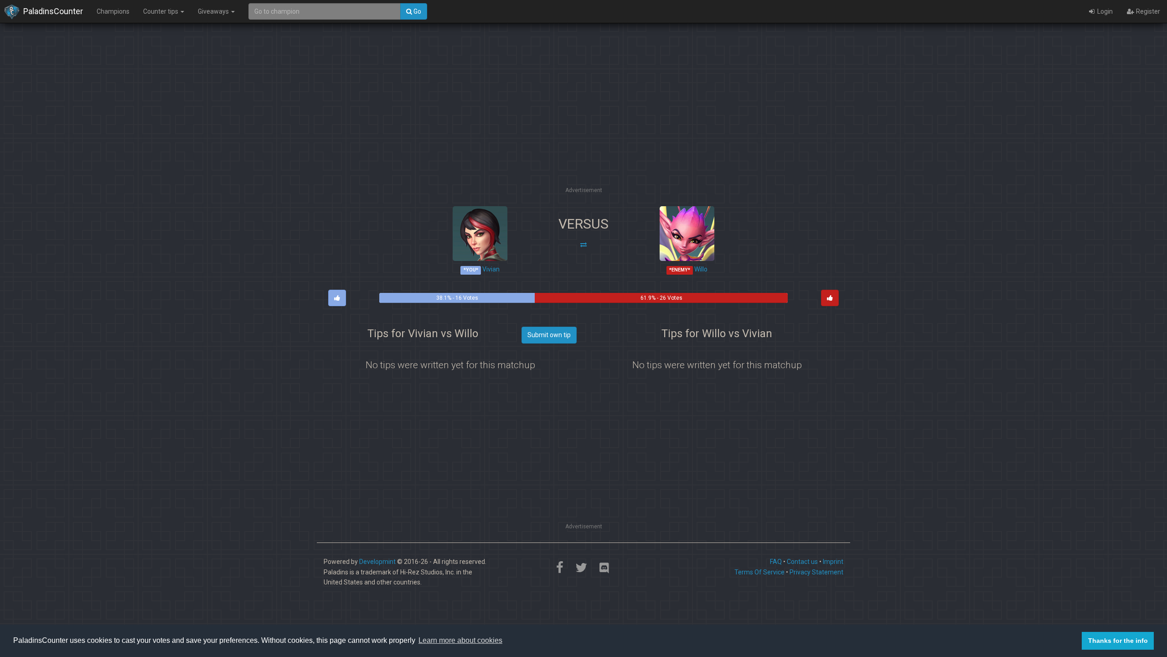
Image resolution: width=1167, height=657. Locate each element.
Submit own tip (549, 335)
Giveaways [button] (214, 11)
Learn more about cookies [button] (460, 640)
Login (1104, 11)
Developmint (377, 561)
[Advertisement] (583, 121)
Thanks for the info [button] (1118, 640)
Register (1147, 11)
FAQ (776, 561)
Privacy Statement (816, 572)
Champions (113, 11)
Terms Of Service (759, 572)
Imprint (833, 561)
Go (416, 11)
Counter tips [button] (161, 11)
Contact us (802, 561)
